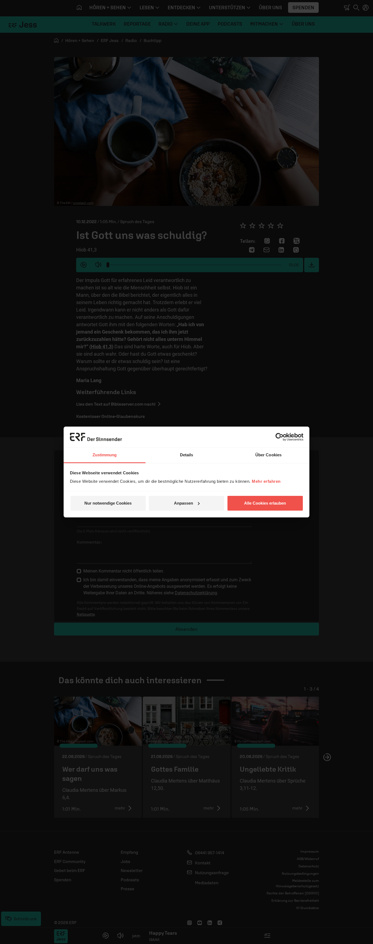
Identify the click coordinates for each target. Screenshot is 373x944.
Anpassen (183, 503)
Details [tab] (186, 454)
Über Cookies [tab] (268, 454)
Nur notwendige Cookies (108, 503)
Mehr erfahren (266, 481)
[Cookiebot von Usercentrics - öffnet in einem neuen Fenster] (279, 437)
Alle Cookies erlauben (265, 503)
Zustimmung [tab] (105, 454)
